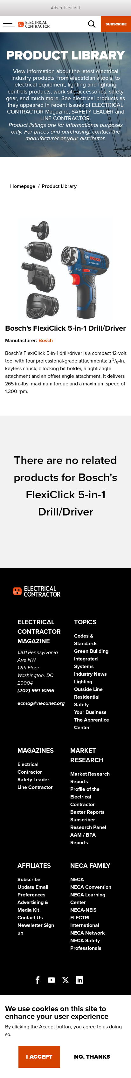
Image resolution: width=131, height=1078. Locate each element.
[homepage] (34, 24)
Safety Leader (33, 780)
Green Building (91, 651)
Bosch (45, 340)
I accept (39, 1056)
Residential (87, 697)
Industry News (90, 674)
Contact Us (30, 918)
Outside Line (88, 689)
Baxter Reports (87, 812)
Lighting (83, 682)
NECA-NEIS (83, 910)
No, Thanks (92, 1056)
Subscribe (116, 24)
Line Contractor (35, 787)
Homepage (22, 186)
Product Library (59, 186)
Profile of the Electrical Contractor (85, 797)
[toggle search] (92, 24)
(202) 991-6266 (35, 691)
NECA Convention (90, 887)
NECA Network (87, 933)
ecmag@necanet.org (41, 703)
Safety (81, 704)
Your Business (90, 712)
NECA (77, 879)
